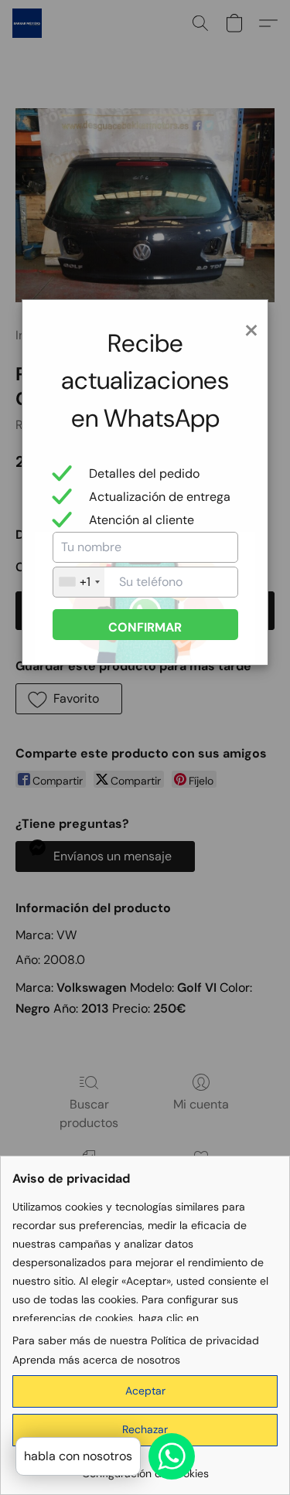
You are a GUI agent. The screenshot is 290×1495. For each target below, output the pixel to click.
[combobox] (78, 582)
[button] (145, 1391)
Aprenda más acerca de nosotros (96, 1360)
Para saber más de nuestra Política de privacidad (135, 1340)
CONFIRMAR (145, 627)
